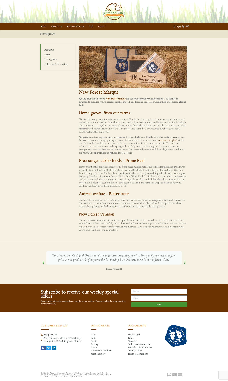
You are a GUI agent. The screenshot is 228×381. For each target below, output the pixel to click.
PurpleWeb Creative (76, 376)
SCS (53, 376)
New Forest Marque (116, 98)
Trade (91, 26)
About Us (55, 26)
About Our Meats (73, 26)
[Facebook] (43, 348)
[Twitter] (48, 348)
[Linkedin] (54, 348)
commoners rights (167, 140)
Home (43, 26)
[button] (43, 263)
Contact (101, 26)
